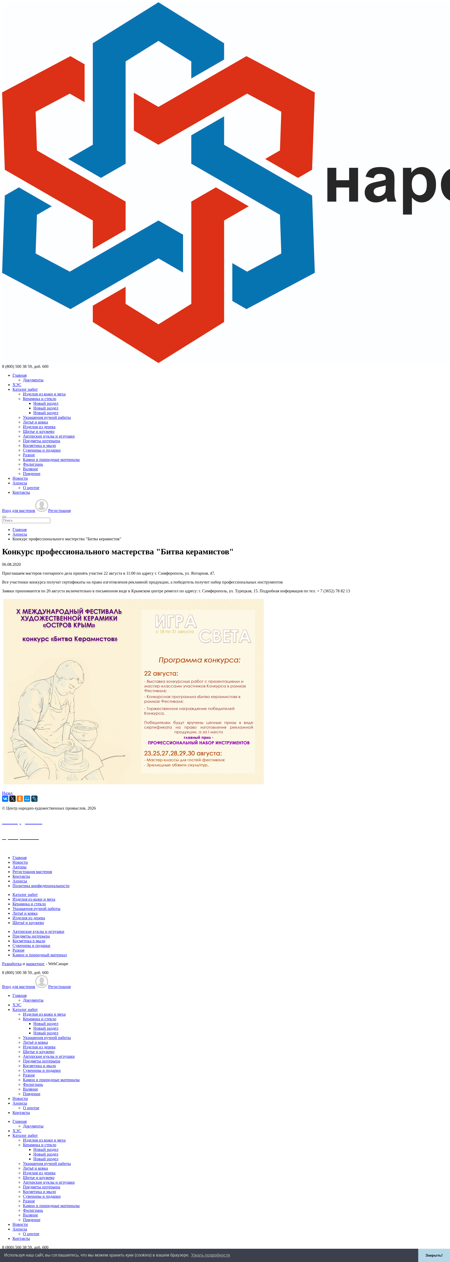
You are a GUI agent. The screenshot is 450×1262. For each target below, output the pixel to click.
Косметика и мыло (39, 445)
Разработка (12, 964)
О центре (31, 487)
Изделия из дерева (39, 427)
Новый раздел (45, 403)
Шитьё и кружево (28, 922)
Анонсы (19, 483)
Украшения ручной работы (47, 417)
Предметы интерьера (41, 441)
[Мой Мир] (27, 799)
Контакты (21, 492)
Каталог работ (25, 389)
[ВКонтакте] (5, 799)
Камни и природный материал (39, 955)
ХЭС (16, 384)
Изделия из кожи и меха (44, 394)
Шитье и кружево (38, 431)
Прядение (31, 473)
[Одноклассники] (20, 799)
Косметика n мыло (28, 941)
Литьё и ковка (35, 422)
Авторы (19, 867)
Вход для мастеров (18, 510)
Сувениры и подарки (42, 450)
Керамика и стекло (39, 398)
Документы (33, 380)
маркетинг (35, 964)
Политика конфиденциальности (41, 885)
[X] (12, 799)
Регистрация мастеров (32, 871)
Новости (20, 478)
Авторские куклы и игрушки (49, 436)
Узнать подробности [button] (210, 1255)
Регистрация (59, 510)
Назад (7, 793)
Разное (29, 455)
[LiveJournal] (34, 799)
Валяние (30, 469)
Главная (19, 375)
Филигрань (33, 464)
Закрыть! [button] (434, 1255)
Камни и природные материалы (51, 459)
